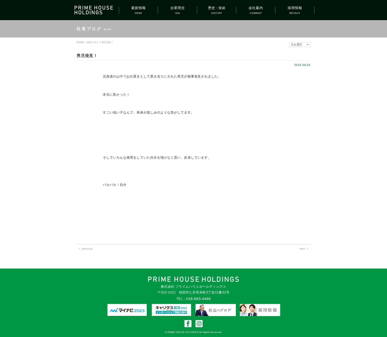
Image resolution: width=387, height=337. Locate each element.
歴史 (216, 8)
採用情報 (295, 8)
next (302, 248)
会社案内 (256, 8)
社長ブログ (93, 42)
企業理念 (177, 8)
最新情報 (138, 8)
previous (87, 248)
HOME (80, 42)
